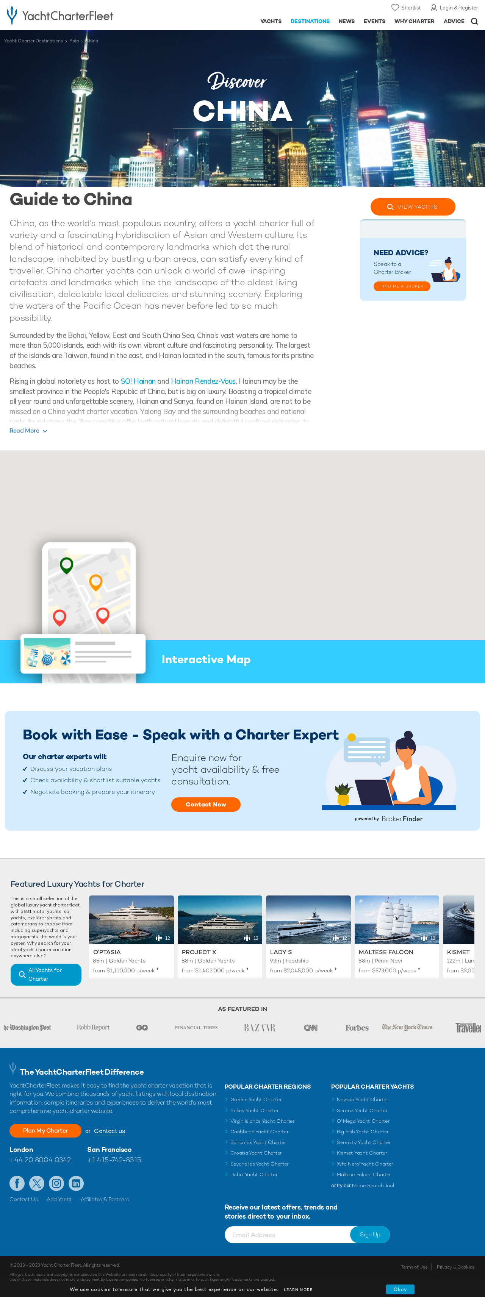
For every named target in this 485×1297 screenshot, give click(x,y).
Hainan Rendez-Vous (203, 381)
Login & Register (459, 8)
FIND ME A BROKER (402, 286)
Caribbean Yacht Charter (259, 1131)
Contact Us (23, 1199)
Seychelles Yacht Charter (259, 1164)
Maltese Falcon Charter (364, 1174)
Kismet (458, 952)
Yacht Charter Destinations (33, 41)
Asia (74, 41)
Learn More (298, 1289)
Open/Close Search (474, 21)
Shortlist (411, 8)
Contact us (109, 1131)
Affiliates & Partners (105, 1199)
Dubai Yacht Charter (254, 1174)
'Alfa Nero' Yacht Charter (365, 1164)
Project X (199, 952)
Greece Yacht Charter (256, 1099)
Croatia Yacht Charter (256, 1153)
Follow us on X (36, 1183)
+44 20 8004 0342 (40, 1159)
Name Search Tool (373, 1185)
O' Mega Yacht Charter (363, 1121)
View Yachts (417, 206)
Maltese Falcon (386, 952)
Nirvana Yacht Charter (362, 1099)
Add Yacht (59, 1199)
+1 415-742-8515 (114, 1159)
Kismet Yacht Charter (362, 1153)
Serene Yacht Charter (362, 1110)
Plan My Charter (45, 1130)
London (21, 1149)
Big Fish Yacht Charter (363, 1131)
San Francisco (109, 1149)
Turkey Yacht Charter (254, 1110)
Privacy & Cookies (455, 1267)
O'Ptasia (107, 952)
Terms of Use (414, 1267)
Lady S (281, 952)
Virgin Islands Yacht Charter (262, 1121)
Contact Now (206, 804)
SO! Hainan (138, 381)
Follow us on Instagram (56, 1183)
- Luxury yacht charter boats (75, 15)
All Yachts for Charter (45, 974)
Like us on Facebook (17, 1183)
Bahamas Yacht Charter (258, 1142)
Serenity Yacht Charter (364, 1142)
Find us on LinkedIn (76, 1183)
